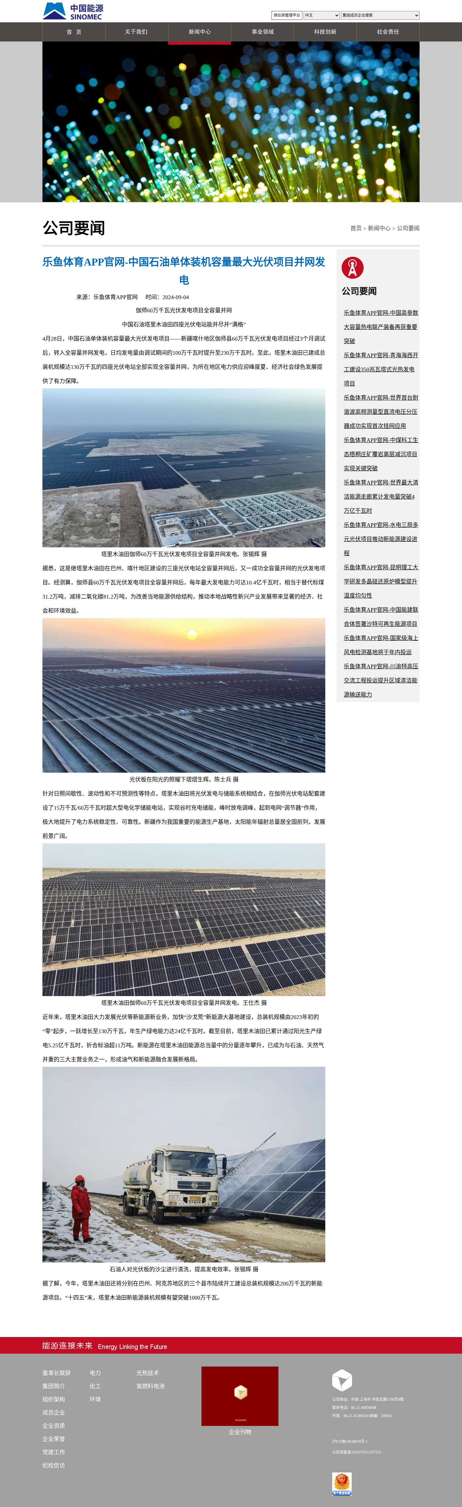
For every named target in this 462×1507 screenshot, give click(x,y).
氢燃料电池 (150, 1386)
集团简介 (53, 1386)
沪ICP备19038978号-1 (350, 1441)
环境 (95, 1399)
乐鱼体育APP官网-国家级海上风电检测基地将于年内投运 (381, 645)
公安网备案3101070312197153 (356, 1452)
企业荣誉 (53, 1439)
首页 (356, 228)
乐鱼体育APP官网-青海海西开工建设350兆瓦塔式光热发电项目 (381, 369)
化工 (95, 1386)
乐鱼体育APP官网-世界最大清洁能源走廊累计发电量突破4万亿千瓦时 (381, 497)
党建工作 (53, 1452)
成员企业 (53, 1413)
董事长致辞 (56, 1373)
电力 (95, 1373)
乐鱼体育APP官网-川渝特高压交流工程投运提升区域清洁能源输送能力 (381, 680)
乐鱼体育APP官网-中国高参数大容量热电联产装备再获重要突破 (381, 327)
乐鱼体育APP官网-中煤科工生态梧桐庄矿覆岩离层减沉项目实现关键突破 (381, 454)
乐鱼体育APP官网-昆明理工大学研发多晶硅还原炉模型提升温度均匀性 (381, 581)
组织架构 (53, 1399)
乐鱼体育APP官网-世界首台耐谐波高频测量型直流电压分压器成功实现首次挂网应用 (381, 412)
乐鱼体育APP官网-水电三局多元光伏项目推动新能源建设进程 (381, 539)
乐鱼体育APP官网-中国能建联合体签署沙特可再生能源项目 (381, 617)
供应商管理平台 (287, 15)
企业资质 (53, 1426)
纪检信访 (53, 1465)
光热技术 (147, 1373)
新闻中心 (379, 228)
